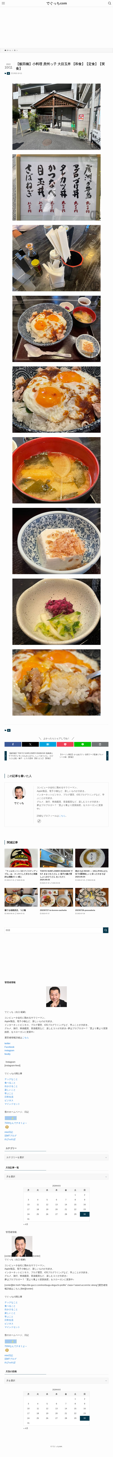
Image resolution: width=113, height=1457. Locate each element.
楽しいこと (10, 1090)
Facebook (9, 1047)
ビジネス (9, 1100)
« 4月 (25, 1224)
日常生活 (9, 1097)
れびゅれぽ (10, 1139)
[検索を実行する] (105, 930)
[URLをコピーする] (100, 744)
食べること (10, 1083)
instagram (9, 1050)
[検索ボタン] (109, 3)
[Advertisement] (56, 27)
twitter (7, 1043)
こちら (62, 816)
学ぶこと (9, 1093)
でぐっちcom (56, 3)
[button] (13, 744)
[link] (39, 821)
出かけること (11, 1086)
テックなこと (11, 1079)
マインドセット (12, 1104)
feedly (7, 1054)
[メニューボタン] (3, 3)
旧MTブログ (11, 1135)
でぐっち (19, 803)
